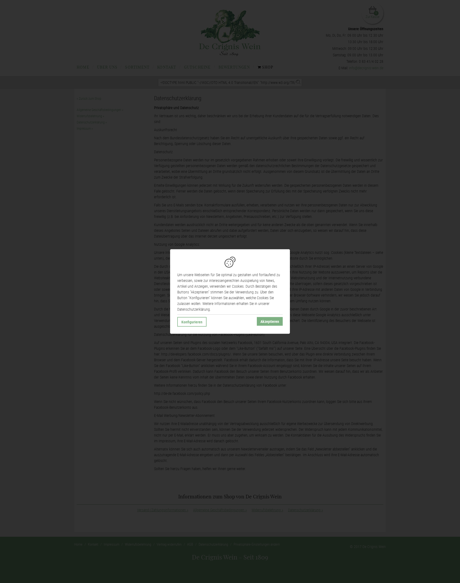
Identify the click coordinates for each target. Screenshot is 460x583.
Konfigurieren (191, 322)
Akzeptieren (269, 321)
